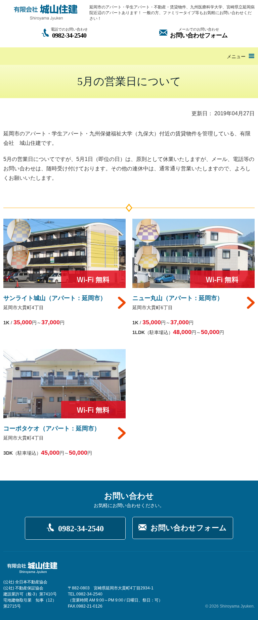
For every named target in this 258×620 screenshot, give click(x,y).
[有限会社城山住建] (46, 12)
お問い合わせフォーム (188, 528)
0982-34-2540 (81, 528)
